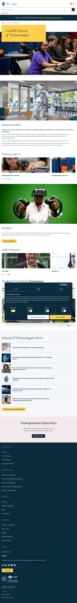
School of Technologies (8, 490)
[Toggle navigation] (74, 3)
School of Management (8, 483)
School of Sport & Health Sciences (12, 486)
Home (3, 22)
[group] (26, 167)
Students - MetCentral (8, 525)
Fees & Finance (6, 460)
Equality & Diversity (7, 506)
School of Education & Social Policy (12, 479)
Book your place (38, 436)
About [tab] (61, 289)
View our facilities (9, 241)
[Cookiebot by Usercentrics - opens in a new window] (60, 285)
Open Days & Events (8, 463)
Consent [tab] (16, 289)
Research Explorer (7, 536)
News (3, 510)
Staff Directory (6, 552)
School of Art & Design (8, 475)
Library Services (6, 540)
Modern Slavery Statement (8, 597)
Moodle (4, 533)
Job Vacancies (6, 513)
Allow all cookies (60, 317)
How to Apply (6, 456)
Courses (4, 452)
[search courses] (73, 9)
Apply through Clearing (50, 17)
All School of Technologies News (14, 409)
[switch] (30, 311)
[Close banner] (70, 284)
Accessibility (4, 591)
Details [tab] (38, 289)
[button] (8, 274)
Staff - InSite (5, 529)
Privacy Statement (6, 594)
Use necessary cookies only (38, 317)
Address (4, 556)
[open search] (71, 3)
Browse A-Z (5, 13)
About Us (4, 502)
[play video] (38, 100)
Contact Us (7, 570)
